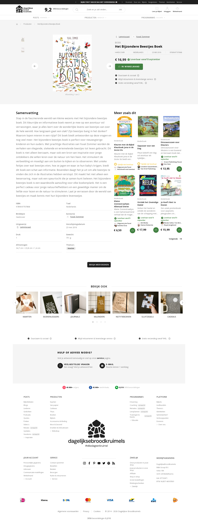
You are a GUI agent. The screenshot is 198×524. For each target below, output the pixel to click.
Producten (28, 24)
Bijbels (144, 2)
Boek (118, 42)
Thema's (162, 2)
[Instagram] (84, 463)
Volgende (173, 239)
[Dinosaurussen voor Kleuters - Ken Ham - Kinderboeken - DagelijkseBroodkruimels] (171, 126)
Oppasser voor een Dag (146, 147)
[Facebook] (89, 463)
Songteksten (152, 2)
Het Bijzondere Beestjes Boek (48, 24)
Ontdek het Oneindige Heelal (147, 203)
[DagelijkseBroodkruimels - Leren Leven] (17, 24)
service (100, 358)
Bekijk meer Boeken (99, 264)
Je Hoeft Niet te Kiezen (168, 203)
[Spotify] (108, 463)
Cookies (97, 511)
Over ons (137, 2)
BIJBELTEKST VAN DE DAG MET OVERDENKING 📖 (99, 2)
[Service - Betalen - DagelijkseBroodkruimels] (22, 500)
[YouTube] (99, 463)
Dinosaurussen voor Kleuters (170, 143)
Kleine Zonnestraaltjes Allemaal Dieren (121, 204)
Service (179, 2)
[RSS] (113, 463)
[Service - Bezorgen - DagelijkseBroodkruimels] (175, 500)
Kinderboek (118, 141)
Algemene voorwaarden (68, 511)
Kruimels (129, 2)
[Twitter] (104, 463)
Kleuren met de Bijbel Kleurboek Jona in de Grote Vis (124, 147)
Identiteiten (170, 2)
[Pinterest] (94, 463)
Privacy (86, 511)
